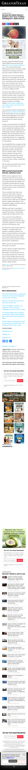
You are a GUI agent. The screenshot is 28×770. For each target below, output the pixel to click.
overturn (12, 357)
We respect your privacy (20, 745)
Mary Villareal (13, 21)
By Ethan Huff (15, 589)
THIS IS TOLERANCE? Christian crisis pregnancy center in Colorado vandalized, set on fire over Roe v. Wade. (13, 307)
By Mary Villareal (16, 581)
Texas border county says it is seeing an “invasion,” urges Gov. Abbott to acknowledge (15, 609)
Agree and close (12, 761)
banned (11, 353)
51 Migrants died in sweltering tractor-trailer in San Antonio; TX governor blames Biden (16, 662)
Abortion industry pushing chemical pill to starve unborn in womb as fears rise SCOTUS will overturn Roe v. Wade (13, 323)
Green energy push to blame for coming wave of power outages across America (16, 602)
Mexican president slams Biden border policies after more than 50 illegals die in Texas (16, 641)
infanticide (5, 355)
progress (17, 357)
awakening (5, 353)
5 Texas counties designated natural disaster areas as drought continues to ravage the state (16, 670)
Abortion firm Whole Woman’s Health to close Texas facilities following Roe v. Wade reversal (15, 578)
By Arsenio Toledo (16, 651)
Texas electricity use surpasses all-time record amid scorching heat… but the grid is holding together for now (16, 700)
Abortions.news (7, 264)
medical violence (19, 355)
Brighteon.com (6, 337)
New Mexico (5, 357)
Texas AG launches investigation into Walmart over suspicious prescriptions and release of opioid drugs (17, 626)
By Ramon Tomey (16, 644)
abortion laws (15, 351)
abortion (13, 349)
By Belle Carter (16, 703)
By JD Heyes (15, 620)
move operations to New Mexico (16, 112)
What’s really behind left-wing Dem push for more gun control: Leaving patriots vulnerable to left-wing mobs (16, 722)
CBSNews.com (6, 334)
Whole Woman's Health (16, 358)
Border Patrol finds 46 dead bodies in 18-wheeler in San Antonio (16, 655)
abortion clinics (6, 351)
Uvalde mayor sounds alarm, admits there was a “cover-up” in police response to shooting (16, 594)
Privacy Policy (10, 757)
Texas (7, 358)
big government (18, 353)
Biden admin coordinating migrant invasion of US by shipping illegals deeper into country (16, 708)
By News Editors (16, 637)
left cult (11, 355)
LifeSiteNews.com (7, 331)
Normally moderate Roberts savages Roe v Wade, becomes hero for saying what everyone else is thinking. (14, 295)
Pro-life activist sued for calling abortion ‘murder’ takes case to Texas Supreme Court (15, 634)
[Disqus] (14, 468)
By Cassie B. (15, 665)
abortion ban (20, 349)
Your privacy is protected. (8, 385)
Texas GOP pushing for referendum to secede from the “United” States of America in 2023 (16, 683)
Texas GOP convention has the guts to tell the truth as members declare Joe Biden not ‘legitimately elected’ (16, 691)
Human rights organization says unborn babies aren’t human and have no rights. (13, 105)
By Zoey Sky (15, 716)
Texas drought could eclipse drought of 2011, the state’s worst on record (16, 649)
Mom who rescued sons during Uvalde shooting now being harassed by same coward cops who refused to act (17, 617)
